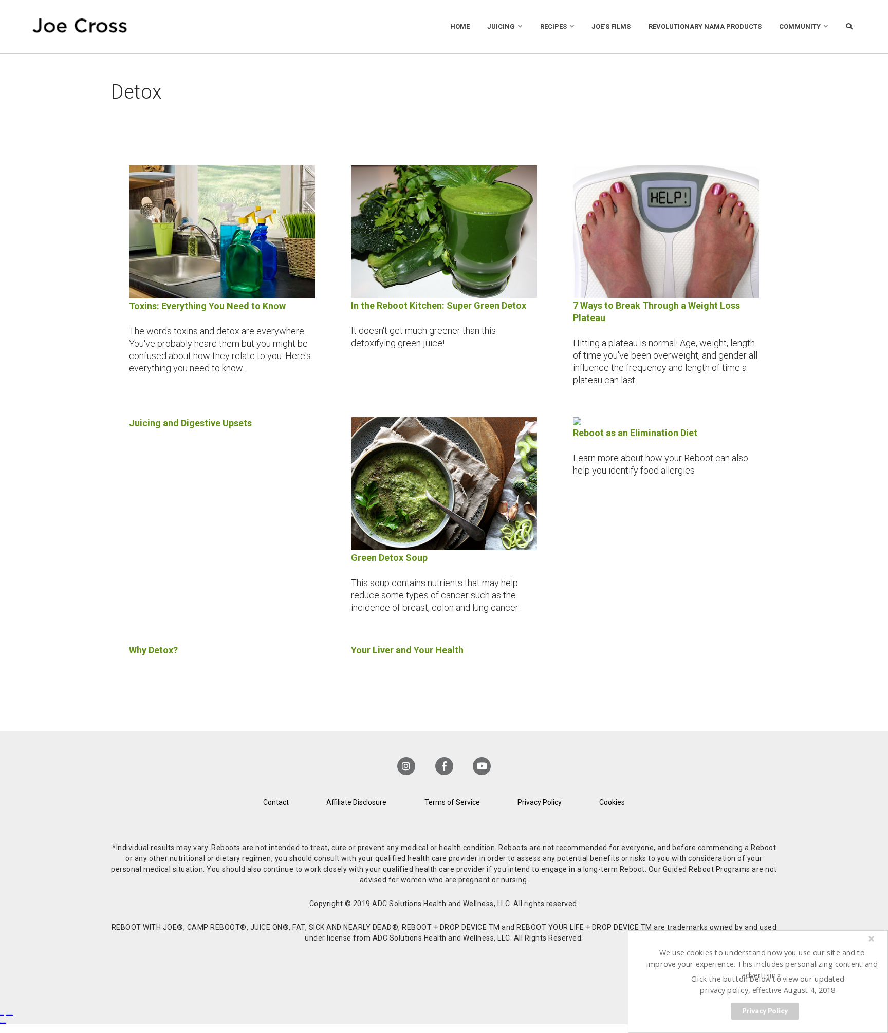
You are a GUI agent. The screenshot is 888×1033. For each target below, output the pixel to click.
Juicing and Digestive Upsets (190, 423)
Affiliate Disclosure (356, 802)
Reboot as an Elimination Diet (635, 432)
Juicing (501, 26)
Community (800, 26)
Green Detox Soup (389, 557)
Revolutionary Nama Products (705, 26)
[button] (762, 964)
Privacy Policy (539, 802)
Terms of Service (452, 802)
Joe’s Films (611, 26)
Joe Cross (80, 26)
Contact (276, 802)
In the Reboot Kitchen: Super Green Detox (438, 305)
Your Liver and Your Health (407, 650)
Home (460, 26)
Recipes (553, 26)
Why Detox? (153, 650)
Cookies (612, 802)
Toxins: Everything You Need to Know (207, 305)
